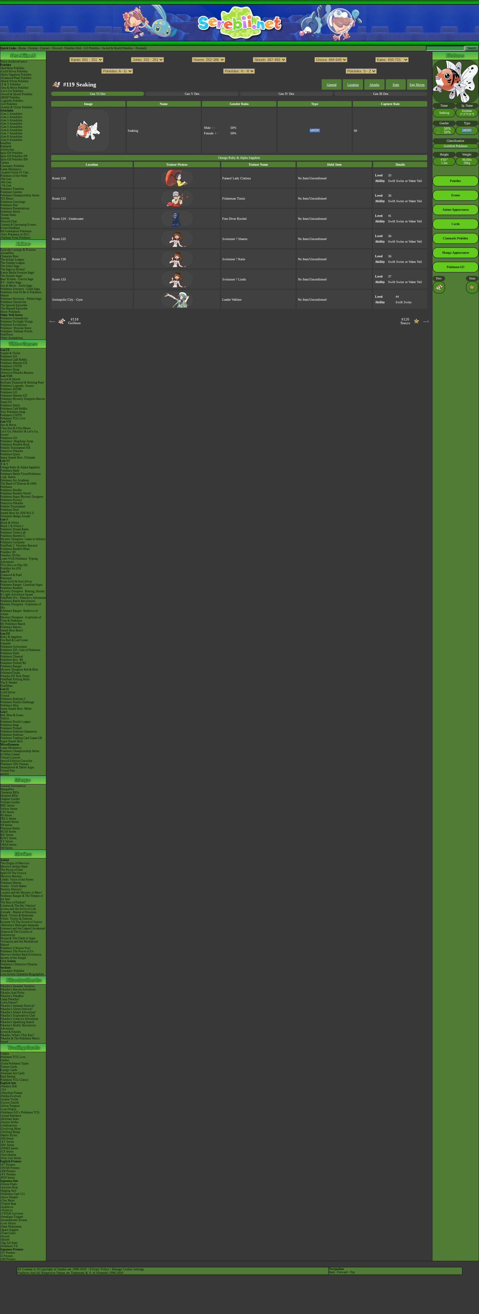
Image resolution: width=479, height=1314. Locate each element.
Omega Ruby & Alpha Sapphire (20, 467)
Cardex (4, 162)
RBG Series (7, 805)
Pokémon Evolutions (13, 324)
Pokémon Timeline (12, 188)
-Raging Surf (8, 1190)
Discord (57, 48)
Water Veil (415, 181)
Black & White (9, 522)
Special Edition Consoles (16, 761)
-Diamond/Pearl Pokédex (16, 78)
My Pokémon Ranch (12, 624)
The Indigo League (12, 259)
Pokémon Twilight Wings (16, 321)
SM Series (6, 848)
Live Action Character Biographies (22, 974)
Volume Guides (10, 802)
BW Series (6, 835)
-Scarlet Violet (9, 1099)
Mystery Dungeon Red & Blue (19, 669)
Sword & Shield (10, 379)
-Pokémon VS (9, 1246)
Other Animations (11, 338)
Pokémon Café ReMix (13, 359)
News (3, 61)
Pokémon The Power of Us (17, 951)
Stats (396, 84)
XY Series (6, 841)
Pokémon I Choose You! (15, 948)
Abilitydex (7, 149)
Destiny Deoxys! (11, 889)
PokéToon (6, 334)
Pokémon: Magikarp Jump (16, 441)
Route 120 (59, 178)
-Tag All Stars (9, 1243)
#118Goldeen (74, 321)
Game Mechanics (11, 169)
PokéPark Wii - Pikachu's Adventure (23, 597)
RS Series (6, 815)
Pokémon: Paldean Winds (16, 331)
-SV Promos (7, 1164)
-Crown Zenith (9, 1102)
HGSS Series (8, 831)
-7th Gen (5, 185)
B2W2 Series (8, 838)
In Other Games (10, 754)
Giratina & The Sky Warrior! (18, 905)
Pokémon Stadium (11, 734)
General (332, 84)
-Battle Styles (8, 1135)
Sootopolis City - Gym (67, 299)
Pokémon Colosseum (13, 646)
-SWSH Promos (10, 1168)
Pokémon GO (8, 356)
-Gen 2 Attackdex (11, 117)
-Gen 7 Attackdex (11, 133)
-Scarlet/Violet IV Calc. (14, 172)
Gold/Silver (7, 692)
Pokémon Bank (9, 470)
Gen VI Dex (98, 94)
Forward (342, 1272)
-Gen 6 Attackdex (11, 130)
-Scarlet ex (6, 1207)
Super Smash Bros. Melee (16, 708)
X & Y (4, 464)
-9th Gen (5, 179)
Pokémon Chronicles (13, 302)
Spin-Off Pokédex (11, 153)
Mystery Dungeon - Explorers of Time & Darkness (20, 619)
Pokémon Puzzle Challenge (17, 702)
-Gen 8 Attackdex (11, 136)
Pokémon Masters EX (13, 363)
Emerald (5, 643)
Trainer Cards (8, 1066)
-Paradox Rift (8, 1086)
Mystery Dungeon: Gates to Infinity (23, 539)
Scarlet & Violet (10, 353)
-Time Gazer (8, 1233)
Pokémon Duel (9, 509)
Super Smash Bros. (11, 741)
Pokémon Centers (11, 192)
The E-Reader (8, 682)
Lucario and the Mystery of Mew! (21, 892)
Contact (45, 48)
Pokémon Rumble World (15, 493)
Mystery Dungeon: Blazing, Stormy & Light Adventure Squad (22, 593)
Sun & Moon (8, 425)
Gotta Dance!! (9, 1002)
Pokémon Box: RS (11, 659)
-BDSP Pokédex (10, 97)
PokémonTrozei (10, 672)
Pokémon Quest (10, 454)
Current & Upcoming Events (18, 224)
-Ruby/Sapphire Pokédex (16, 74)
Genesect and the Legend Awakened (22, 928)
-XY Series (7, 1141)
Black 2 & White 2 (11, 526)
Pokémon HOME (11, 389)
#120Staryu (405, 321)
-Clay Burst (7, 1200)
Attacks (374, 84)
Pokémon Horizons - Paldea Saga (20, 298)
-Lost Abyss (8, 1223)
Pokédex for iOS (10, 568)
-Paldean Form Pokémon (15, 237)
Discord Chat (8, 221)
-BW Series (7, 1145)
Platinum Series (10, 828)
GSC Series (7, 812)
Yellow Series (9, 808)
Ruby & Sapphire (11, 637)
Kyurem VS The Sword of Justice (21, 922)
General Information (13, 786)
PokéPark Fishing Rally (15, 679)
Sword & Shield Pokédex (117, 48)
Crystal (4, 695)
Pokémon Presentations (15, 208)
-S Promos (6, 1256)
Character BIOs (9, 792)
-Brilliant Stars (9, 1119)
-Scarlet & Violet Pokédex (16, 107)
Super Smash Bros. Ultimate (17, 457)
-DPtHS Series (9, 1148)
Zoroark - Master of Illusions (18, 912)
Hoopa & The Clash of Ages (18, 938)
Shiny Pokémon (10, 311)
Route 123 (59, 198)
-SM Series (7, 1138)
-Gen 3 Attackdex (11, 120)
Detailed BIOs (9, 795)
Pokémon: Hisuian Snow (16, 328)
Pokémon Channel (11, 656)
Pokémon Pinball (11, 728)
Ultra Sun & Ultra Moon (15, 428)
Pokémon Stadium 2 (12, 699)
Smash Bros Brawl (11, 630)
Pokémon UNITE (11, 366)
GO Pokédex (92, 48)
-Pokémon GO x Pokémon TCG (20, 1112)
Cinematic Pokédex (12, 166)
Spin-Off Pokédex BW (14, 159)
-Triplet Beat (8, 1203)
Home (22, 48)
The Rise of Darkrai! (13, 902)
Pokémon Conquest (12, 542)
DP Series (6, 825)
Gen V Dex (192, 94)
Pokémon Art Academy (14, 480)
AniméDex (7, 253)
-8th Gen (5, 182)
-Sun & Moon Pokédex (14, 87)
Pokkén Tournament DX (15, 447)
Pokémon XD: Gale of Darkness (20, 650)
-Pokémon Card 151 (12, 1194)
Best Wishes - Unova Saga (16, 279)
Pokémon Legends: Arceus (17, 385)
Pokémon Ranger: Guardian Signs (21, 584)
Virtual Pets (7, 770)
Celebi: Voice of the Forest (17, 879)
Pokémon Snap (9, 725)
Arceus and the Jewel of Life (18, 909)
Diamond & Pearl (11, 575)
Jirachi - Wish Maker (13, 886)
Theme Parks (8, 215)
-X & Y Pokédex (10, 84)
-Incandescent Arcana (13, 1220)
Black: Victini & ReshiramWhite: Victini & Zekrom (16, 917)
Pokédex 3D (8, 552)
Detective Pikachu (11, 451)
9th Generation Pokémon (16, 231)
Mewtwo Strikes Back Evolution (20, 954)
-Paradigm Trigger (11, 1216)
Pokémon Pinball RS (13, 663)
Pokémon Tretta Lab (13, 532)
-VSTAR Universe (11, 1213)
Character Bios (9, 256)
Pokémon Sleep (10, 369)
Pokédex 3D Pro (10, 555)
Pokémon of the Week (13, 175)
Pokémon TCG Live (12, 418)
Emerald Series (9, 821)
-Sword (4, 1236)
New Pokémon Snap (12, 412)
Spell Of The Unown (13, 873)
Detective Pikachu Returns (17, 372)
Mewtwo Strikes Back (14, 866)
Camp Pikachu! (9, 999)
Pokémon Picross (11, 500)
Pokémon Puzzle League (15, 721)
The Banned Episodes (14, 308)
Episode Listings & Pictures (18, 249)
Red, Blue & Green (11, 715)
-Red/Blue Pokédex (12, 68)
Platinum (6, 578)
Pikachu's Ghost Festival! (16, 1009)
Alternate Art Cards (12, 1073)
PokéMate (6, 685)
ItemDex (5, 143)
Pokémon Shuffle (11, 490)
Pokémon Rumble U (12, 535)
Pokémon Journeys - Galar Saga (20, 289)
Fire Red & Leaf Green (14, 640)
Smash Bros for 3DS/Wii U (17, 513)
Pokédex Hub (73, 48)
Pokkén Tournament (12, 506)
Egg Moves (417, 84)
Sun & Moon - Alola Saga (16, 285)
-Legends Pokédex (11, 100)
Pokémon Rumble (11, 588)
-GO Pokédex (8, 104)
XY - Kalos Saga (10, 282)
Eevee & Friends (10, 1032)
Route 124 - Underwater (67, 218)
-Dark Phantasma (11, 1226)
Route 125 (59, 239)
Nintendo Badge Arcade (15, 516)
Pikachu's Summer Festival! (17, 1005)
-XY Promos (8, 1174)
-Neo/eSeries (8, 1154)
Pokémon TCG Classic (14, 1079)
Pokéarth (141, 48)
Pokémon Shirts (10, 211)
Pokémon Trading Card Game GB (21, 738)
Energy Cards (8, 1070)
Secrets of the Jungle (13, 957)
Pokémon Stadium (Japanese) (18, 731)
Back (332, 1272)
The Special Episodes (13, 305)
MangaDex (7, 789)
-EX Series (7, 1151)
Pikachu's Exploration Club (17, 1015)
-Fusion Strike (9, 1122)
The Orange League (12, 262)
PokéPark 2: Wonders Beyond (18, 545)
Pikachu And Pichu (12, 992)
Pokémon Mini (9, 705)
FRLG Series (8, 818)
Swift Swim (396, 181)
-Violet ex (6, 1210)
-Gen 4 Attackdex (11, 123)
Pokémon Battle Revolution (17, 601)
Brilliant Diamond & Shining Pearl (22, 382)
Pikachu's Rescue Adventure (18, 989)
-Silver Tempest (10, 1106)
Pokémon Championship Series (19, 195)
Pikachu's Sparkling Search (17, 1022)
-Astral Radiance (10, 1115)
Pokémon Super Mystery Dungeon (21, 496)
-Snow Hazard (9, 1197)
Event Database (10, 228)
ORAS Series (8, 844)
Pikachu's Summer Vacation (17, 986)
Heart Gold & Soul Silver (16, 581)
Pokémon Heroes (11, 882)
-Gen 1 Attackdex (11, 113)
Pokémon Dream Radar (14, 529)
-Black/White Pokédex (14, 81)
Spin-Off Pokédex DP (13, 156)
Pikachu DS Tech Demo (15, 676)
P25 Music (7, 198)
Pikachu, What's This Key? (17, 1035)
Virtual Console (10, 757)
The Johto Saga (10, 266)
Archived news (17, 61)
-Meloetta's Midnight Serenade (19, 925)
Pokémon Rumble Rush (15, 444)
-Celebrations (8, 1125)
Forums (33, 48)
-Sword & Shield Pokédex (16, 94)
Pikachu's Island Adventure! (18, 1012)
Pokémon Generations (14, 318)
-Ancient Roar (9, 1187)
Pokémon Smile (10, 405)
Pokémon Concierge (12, 202)
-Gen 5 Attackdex (11, 126)
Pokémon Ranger (11, 666)
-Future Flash (8, 1184)
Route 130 (59, 259)
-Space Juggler (9, 1229)
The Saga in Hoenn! (12, 269)
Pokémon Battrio (11, 627)
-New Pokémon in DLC (15, 234)
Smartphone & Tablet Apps (17, 767)
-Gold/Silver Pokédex (14, 71)
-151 (3, 1089)
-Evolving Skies (10, 1128)
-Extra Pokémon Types (14, 1063)
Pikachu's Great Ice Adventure (19, 1018)
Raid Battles (8, 1076)
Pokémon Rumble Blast (15, 549)
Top (352, 1272)
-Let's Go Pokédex (11, 91)
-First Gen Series (10, 1158)
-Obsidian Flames (11, 1093)
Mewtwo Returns (11, 876)
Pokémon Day (9, 205)
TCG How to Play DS (13, 565)
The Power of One (11, 869)
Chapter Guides (10, 799)
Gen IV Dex (286, 94)
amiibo (4, 774)
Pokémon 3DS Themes (14, 764)
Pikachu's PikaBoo (12, 996)
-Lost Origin (8, 1109)
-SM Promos (8, 1171)
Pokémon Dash (9, 653)
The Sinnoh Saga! (11, 276)
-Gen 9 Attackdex (11, 140)
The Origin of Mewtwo (14, 863)
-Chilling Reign (10, 1132)
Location (353, 84)
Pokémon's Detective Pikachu (18, 964)
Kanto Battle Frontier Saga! (17, 272)
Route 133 (59, 279)
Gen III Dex (380, 94)
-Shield (4, 1239)
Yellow (4, 718)
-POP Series (7, 1177)
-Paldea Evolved (10, 1096)
